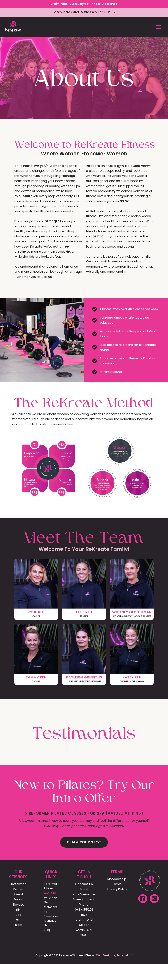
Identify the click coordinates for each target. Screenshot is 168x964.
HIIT (18, 919)
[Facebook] (142, 898)
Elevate (18, 904)
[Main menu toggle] (158, 26)
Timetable (51, 916)
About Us (50, 893)
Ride (18, 925)
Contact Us (50, 923)
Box (18, 914)
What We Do (50, 900)
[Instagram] (154, 898)
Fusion (18, 899)
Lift (18, 909)
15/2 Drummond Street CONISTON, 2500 (84, 924)
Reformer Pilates (50, 886)
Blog (47, 930)
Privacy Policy (117, 889)
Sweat (18, 894)
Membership (50, 909)
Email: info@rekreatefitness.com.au (84, 894)
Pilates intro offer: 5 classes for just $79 (84, 12)
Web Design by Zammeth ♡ (114, 955)
